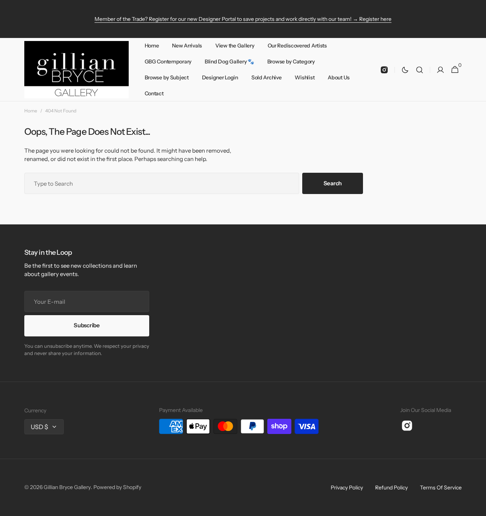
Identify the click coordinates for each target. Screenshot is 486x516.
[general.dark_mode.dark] (405, 70)
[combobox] (161, 183)
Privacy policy (347, 487)
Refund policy (391, 487)
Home (30, 111)
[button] (419, 69)
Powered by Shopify (117, 487)
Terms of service (441, 487)
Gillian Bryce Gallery (67, 487)
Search (332, 183)
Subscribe (86, 325)
